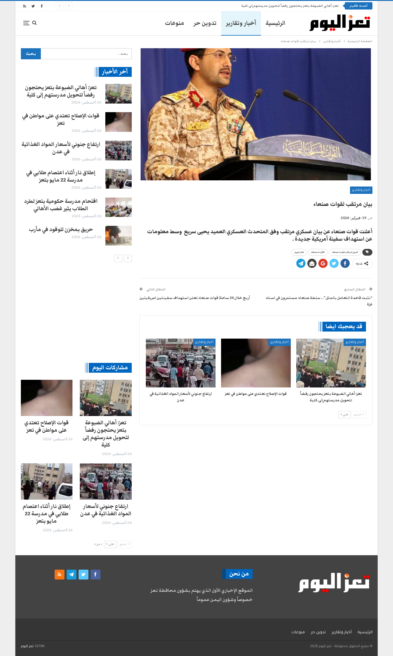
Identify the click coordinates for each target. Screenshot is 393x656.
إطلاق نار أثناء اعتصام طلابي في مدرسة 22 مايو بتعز (60, 176)
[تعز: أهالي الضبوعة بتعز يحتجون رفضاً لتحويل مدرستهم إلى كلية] (331, 363)
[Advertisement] (76, 312)
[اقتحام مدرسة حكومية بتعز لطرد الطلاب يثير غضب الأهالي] (118, 207)
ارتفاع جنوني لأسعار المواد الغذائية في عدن (60, 148)
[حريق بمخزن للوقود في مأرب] (118, 236)
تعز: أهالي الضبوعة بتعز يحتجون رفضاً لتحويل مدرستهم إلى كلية (290, 5)
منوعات (174, 23)
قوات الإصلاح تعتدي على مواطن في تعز (60, 119)
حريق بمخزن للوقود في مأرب (61, 230)
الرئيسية (276, 23)
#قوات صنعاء (318, 252)
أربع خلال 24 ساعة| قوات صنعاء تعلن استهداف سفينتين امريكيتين (194, 298)
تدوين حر (204, 23)
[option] (76, 165)
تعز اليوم (299, 252)
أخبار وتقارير (241, 23)
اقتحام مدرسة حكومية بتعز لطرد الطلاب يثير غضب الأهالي (61, 205)
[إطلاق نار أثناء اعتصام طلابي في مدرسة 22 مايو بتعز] (118, 179)
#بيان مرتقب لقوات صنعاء (345, 252)
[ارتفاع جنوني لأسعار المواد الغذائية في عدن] (181, 363)
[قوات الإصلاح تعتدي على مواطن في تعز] (256, 363)
